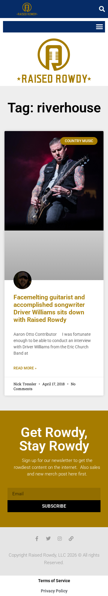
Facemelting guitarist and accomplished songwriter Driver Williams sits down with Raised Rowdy (49, 309)
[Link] (71, 538)
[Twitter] (48, 538)
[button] (102, 9)
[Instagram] (59, 538)
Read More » (25, 368)
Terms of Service (54, 580)
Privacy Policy (54, 590)
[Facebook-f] (36, 538)
